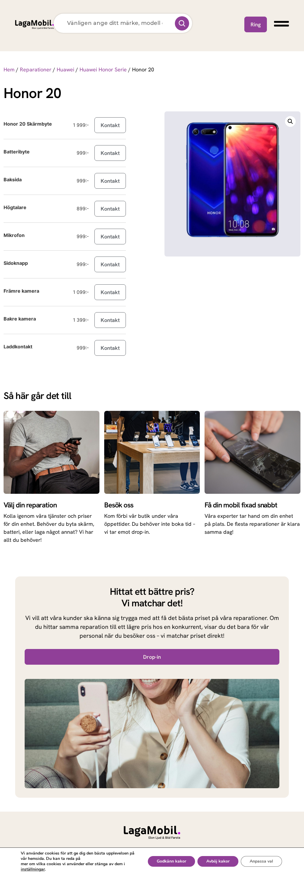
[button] (290, 121)
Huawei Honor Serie (103, 69)
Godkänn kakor (171, 861)
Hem (9, 69)
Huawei (65, 69)
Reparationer (35, 69)
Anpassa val (261, 861)
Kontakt (110, 125)
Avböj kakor (217, 861)
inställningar (33, 869)
